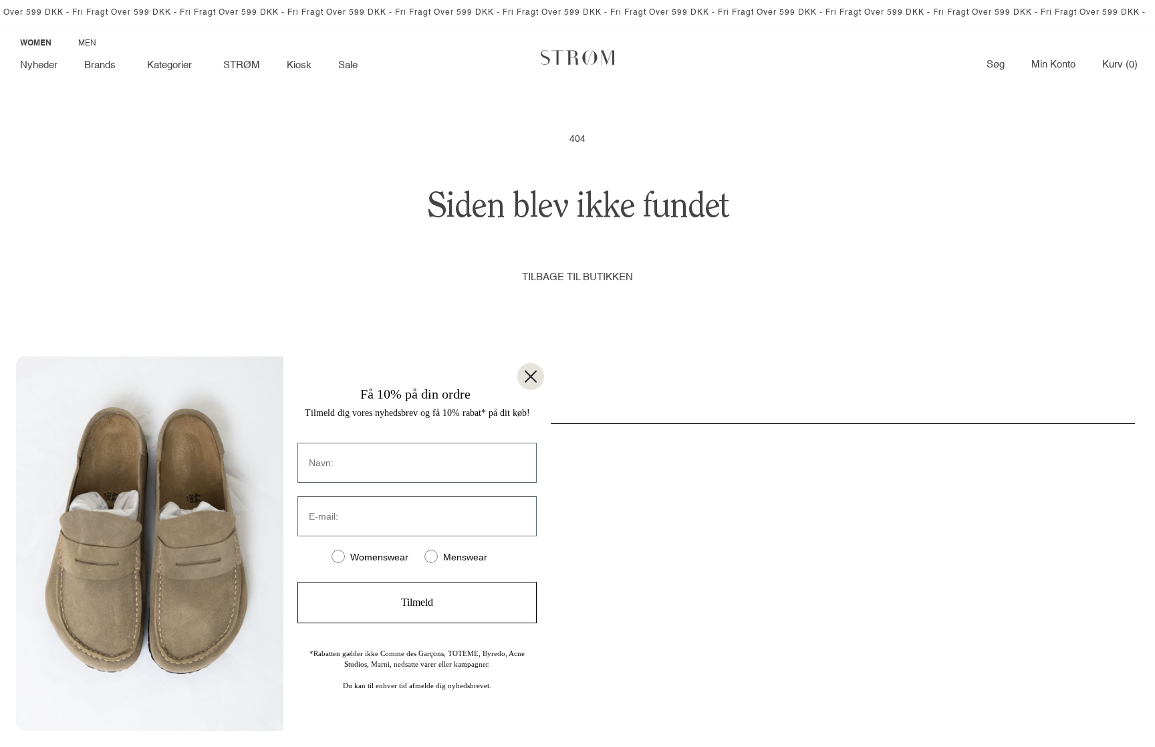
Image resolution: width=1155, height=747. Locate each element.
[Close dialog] (530, 376)
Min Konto (1053, 64)
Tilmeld (417, 602)
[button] (102, 65)
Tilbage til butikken (577, 277)
